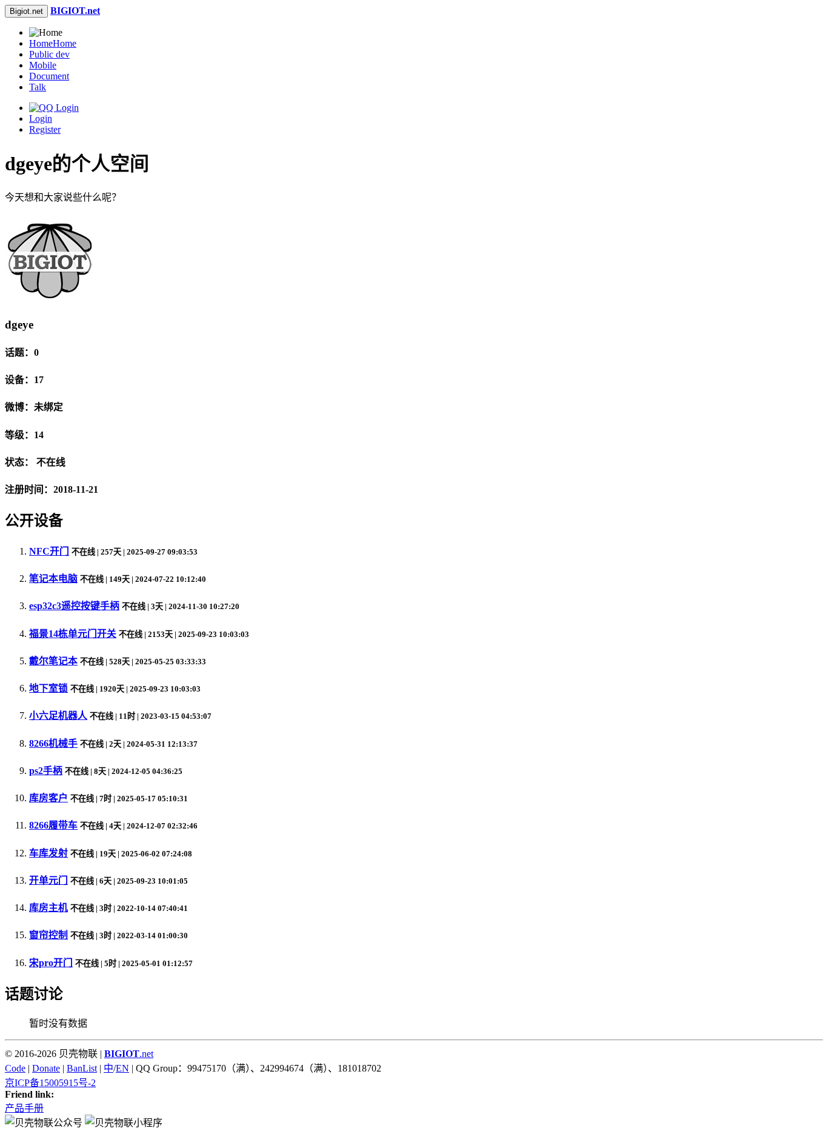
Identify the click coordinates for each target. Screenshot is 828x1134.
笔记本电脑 (53, 578)
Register (45, 129)
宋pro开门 (51, 963)
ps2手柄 (45, 770)
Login (40, 118)
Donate (46, 1068)
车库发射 (48, 853)
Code (15, 1068)
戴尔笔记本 (53, 661)
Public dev (49, 54)
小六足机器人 (58, 715)
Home (52, 43)
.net (128, 1054)
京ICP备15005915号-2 (50, 1083)
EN (122, 1068)
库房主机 (48, 907)
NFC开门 (49, 551)
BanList (82, 1068)
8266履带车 (53, 825)
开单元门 (48, 880)
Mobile (42, 65)
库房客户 (48, 798)
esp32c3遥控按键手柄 (74, 606)
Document (49, 76)
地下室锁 (48, 688)
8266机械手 (53, 743)
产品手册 (24, 1108)
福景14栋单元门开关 (72, 634)
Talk (37, 87)
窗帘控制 (48, 935)
